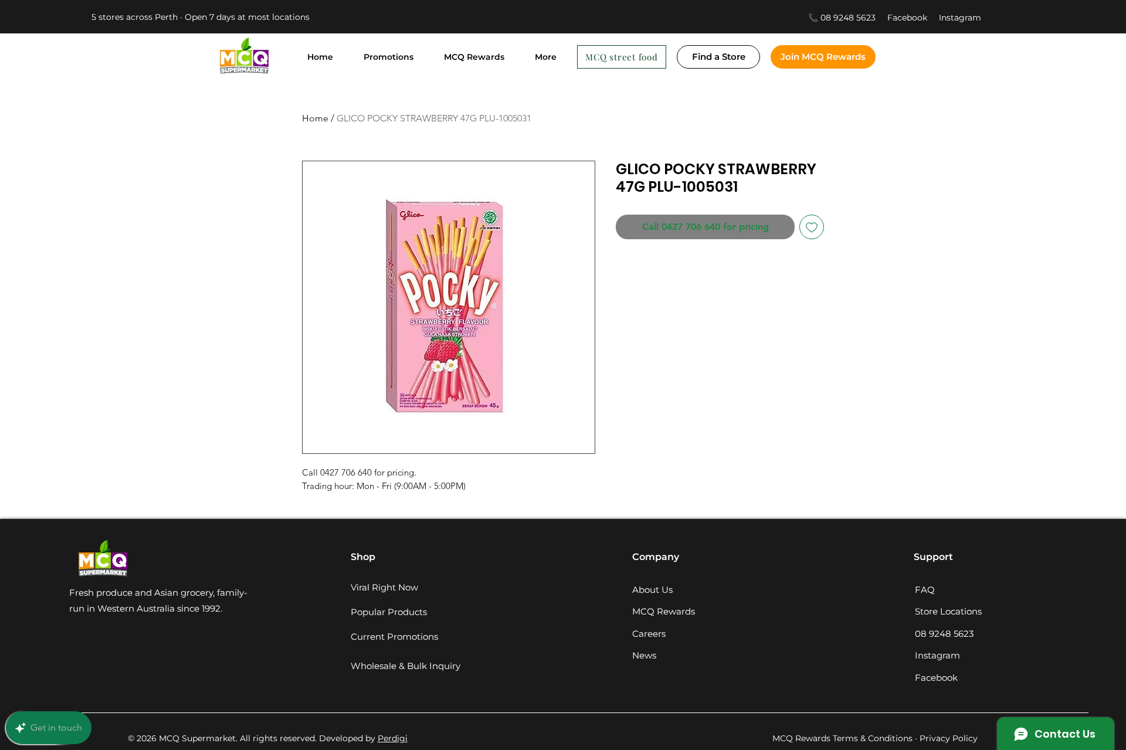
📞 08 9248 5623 (842, 17)
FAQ (925, 589)
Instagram (960, 17)
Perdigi (393, 738)
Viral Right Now (384, 587)
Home (315, 118)
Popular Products (389, 611)
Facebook (913, 17)
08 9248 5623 (944, 633)
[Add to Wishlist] (811, 227)
